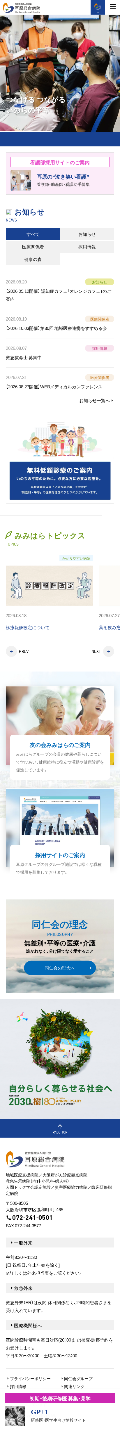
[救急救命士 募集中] (60, 352)
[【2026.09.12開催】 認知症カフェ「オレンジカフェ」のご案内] (60, 291)
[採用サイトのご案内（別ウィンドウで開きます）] (60, 835)
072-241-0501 (32, 1217)
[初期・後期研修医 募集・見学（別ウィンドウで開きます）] (60, 1410)
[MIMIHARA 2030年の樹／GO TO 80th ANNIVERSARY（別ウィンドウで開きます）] (60, 1059)
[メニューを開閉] (113, 6)
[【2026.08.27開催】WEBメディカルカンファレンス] (60, 382)
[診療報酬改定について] (49, 593)
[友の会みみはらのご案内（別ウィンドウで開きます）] (60, 733)
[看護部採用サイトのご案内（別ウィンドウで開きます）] (60, 173)
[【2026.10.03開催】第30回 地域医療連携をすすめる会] (60, 323)
